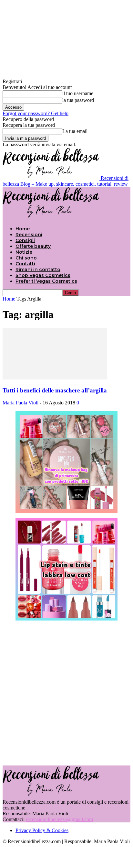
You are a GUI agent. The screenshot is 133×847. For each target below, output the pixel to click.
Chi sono (26, 258)
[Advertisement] (66, 692)
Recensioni (28, 234)
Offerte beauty (33, 246)
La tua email (74, 131)
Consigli (25, 240)
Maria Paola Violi (20, 402)
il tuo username (77, 93)
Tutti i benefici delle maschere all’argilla (55, 390)
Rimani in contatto (37, 269)
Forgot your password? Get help (35, 113)
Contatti (25, 264)
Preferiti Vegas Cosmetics (46, 281)
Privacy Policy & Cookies (41, 830)
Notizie (23, 252)
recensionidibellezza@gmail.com (59, 819)
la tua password (78, 100)
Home (22, 229)
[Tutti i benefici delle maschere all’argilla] (55, 377)
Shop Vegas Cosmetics (42, 275)
